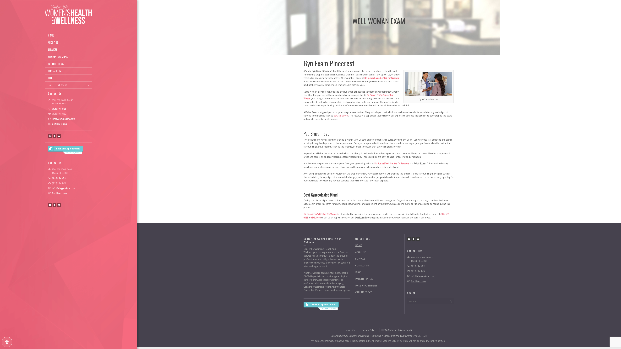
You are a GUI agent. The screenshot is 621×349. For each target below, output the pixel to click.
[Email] (50, 136)
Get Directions (59, 123)
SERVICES (52, 50)
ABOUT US (53, 42)
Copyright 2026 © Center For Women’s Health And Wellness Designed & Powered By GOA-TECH (379, 335)
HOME (51, 35)
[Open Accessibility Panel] (7, 342)
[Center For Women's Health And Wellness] (68, 14)
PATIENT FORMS (56, 64)
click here (316, 217)
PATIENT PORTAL (364, 278)
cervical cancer (341, 115)
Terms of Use (349, 330)
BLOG (50, 78)
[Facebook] (54, 136)
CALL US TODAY (363, 292)
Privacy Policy (369, 330)
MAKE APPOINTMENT (366, 285)
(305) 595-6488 (59, 108)
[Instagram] (59, 136)
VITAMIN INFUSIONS (58, 57)
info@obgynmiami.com (63, 118)
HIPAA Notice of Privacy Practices (398, 330)
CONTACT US (54, 71)
